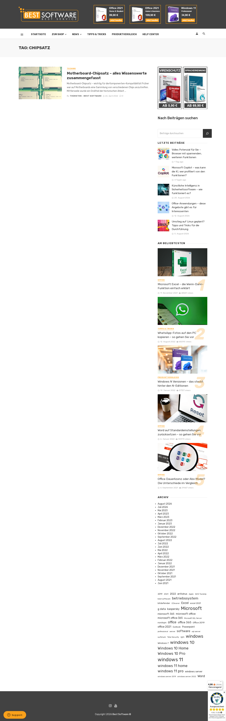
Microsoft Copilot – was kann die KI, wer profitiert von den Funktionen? (189, 171)
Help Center (150, 34)
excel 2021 (195, 603)
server (172, 631)
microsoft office (186, 613)
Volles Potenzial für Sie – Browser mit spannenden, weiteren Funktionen (187, 153)
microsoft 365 (166, 613)
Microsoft (191, 608)
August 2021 (164, 580)
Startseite (38, 34)
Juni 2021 (163, 583)
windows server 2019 (167, 676)
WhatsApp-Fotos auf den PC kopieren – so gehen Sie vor (177, 335)
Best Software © (122, 714)
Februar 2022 (165, 560)
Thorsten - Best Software (86, 96)
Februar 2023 (165, 520)
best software (164, 599)
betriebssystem (185, 598)
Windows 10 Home (173, 648)
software (183, 631)
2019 (160, 594)
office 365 (184, 622)
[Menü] (221, 682)
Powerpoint (188, 626)
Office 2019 (199, 622)
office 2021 (164, 626)
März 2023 (163, 517)
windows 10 (182, 642)
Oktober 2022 (165, 533)
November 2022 (166, 530)
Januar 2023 (165, 523)
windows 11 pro (170, 671)
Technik (71, 69)
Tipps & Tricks (96, 34)
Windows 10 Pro (171, 653)
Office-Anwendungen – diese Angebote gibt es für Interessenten (189, 207)
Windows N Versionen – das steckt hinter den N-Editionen (180, 383)
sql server (196, 631)
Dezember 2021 (166, 566)
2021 (166, 594)
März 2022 (163, 556)
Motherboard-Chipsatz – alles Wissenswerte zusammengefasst (107, 75)
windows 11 (170, 659)
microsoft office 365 (170, 617)
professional (163, 631)
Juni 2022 (163, 546)
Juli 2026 (163, 507)
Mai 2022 (163, 550)
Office (161, 280)
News (75, 34)
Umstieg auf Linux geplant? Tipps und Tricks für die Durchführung (188, 225)
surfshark (162, 637)
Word (201, 676)
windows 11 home (172, 666)
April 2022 (163, 553)
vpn (182, 637)
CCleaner (176, 603)
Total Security (173, 637)
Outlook (177, 627)
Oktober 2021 (165, 573)
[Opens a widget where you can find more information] (14, 715)
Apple (191, 594)
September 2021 (167, 576)
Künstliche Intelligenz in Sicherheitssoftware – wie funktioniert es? (187, 189)
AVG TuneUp (200, 594)
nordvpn (162, 622)
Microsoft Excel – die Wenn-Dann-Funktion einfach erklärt (180, 286)
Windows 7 (163, 643)
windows (194, 636)
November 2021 (166, 570)
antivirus (182, 593)
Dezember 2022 (166, 527)
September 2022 (167, 537)
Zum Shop (58, 34)
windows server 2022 (186, 676)
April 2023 (163, 513)
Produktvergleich (124, 34)
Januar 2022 (165, 563)
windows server (193, 671)
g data (162, 609)
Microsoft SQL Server (193, 618)
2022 (173, 593)
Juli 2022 (163, 543)
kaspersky (173, 609)
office (172, 622)
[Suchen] (207, 133)
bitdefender (164, 603)
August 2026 (165, 503)
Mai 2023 (163, 510)
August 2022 (165, 540)
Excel (185, 603)
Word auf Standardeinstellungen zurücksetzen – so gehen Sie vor (179, 432)
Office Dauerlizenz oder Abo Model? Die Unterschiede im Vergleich (181, 481)
